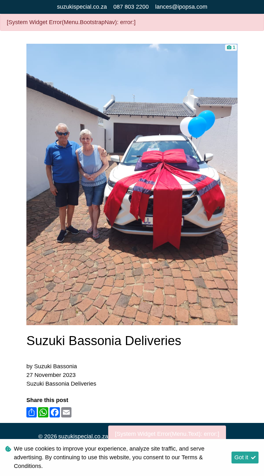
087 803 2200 (131, 7)
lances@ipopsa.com (181, 7)
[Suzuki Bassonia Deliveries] (132, 184)
